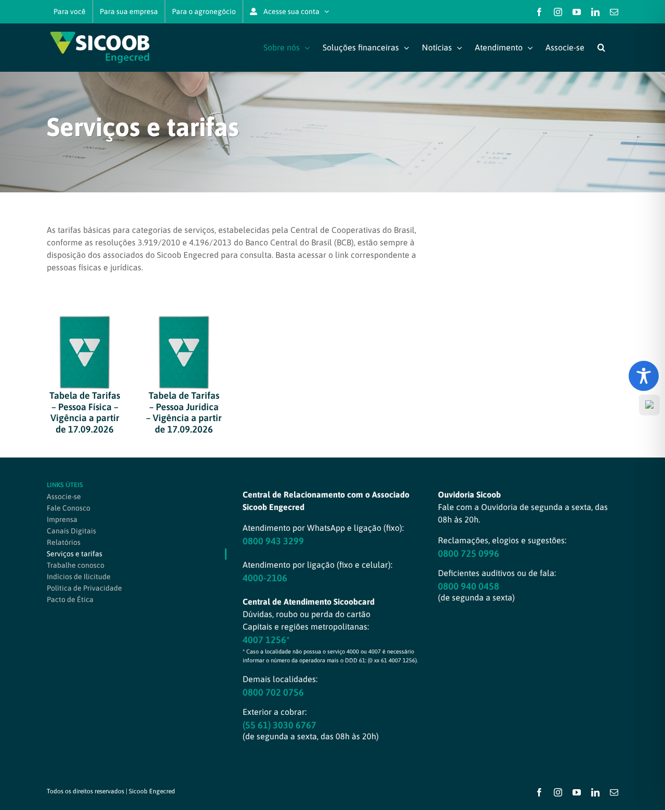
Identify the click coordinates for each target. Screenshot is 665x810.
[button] (601, 47)
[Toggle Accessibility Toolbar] (644, 376)
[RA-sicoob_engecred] (85, 319)
